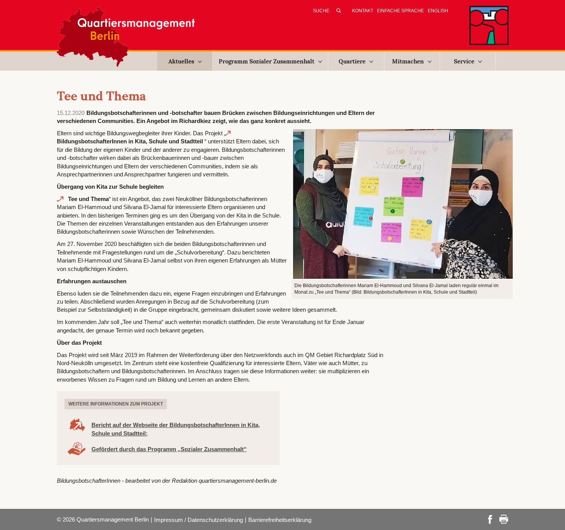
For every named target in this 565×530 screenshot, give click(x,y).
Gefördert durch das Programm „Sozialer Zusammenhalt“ (169, 449)
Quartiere (352, 61)
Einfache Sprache (400, 10)
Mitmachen (408, 61)
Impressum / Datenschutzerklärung (198, 520)
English (438, 10)
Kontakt (362, 10)
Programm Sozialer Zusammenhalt (266, 61)
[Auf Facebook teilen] (490, 518)
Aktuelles (181, 61)
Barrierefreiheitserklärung (279, 520)
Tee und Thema (88, 199)
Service (464, 61)
